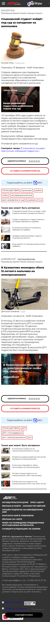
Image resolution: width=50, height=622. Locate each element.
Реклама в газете (11, 506)
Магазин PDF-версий (34, 506)
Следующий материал (24, 615)
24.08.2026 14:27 (8, 259)
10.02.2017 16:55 (7, 10)
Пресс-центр (37, 502)
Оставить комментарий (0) (25, 171)
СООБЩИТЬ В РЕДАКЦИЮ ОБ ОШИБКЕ (21, 529)
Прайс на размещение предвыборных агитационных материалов (23, 524)
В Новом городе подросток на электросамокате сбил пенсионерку (27, 474)
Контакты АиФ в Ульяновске (18, 515)
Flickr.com (20, 63)
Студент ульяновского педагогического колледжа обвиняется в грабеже (28, 220)
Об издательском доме (15, 502)
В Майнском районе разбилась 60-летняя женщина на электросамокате (29, 458)
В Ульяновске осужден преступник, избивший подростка (23, 149)
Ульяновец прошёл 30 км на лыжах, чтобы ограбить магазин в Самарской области (29, 212)
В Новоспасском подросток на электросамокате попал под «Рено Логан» (22, 368)
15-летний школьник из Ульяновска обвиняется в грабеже (26, 229)
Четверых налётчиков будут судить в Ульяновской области (27, 237)
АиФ (23, 311)
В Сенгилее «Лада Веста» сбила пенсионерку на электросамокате (25, 466)
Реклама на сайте (12, 519)
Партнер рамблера (38, 609)
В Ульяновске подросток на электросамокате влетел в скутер (25, 450)
